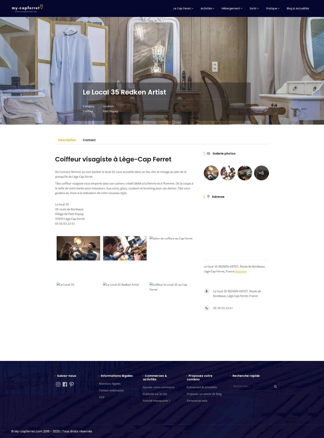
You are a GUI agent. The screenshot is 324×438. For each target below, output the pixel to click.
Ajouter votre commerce (158, 387)
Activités (206, 8)
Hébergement (231, 8)
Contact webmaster (111, 390)
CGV (101, 397)
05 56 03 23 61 (223, 308)
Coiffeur (88, 111)
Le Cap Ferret (182, 8)
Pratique (271, 8)
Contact (89, 140)
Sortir (253, 8)
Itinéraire (241, 271)
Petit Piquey (110, 111)
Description (67, 140)
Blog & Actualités (298, 8)
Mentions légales (110, 383)
